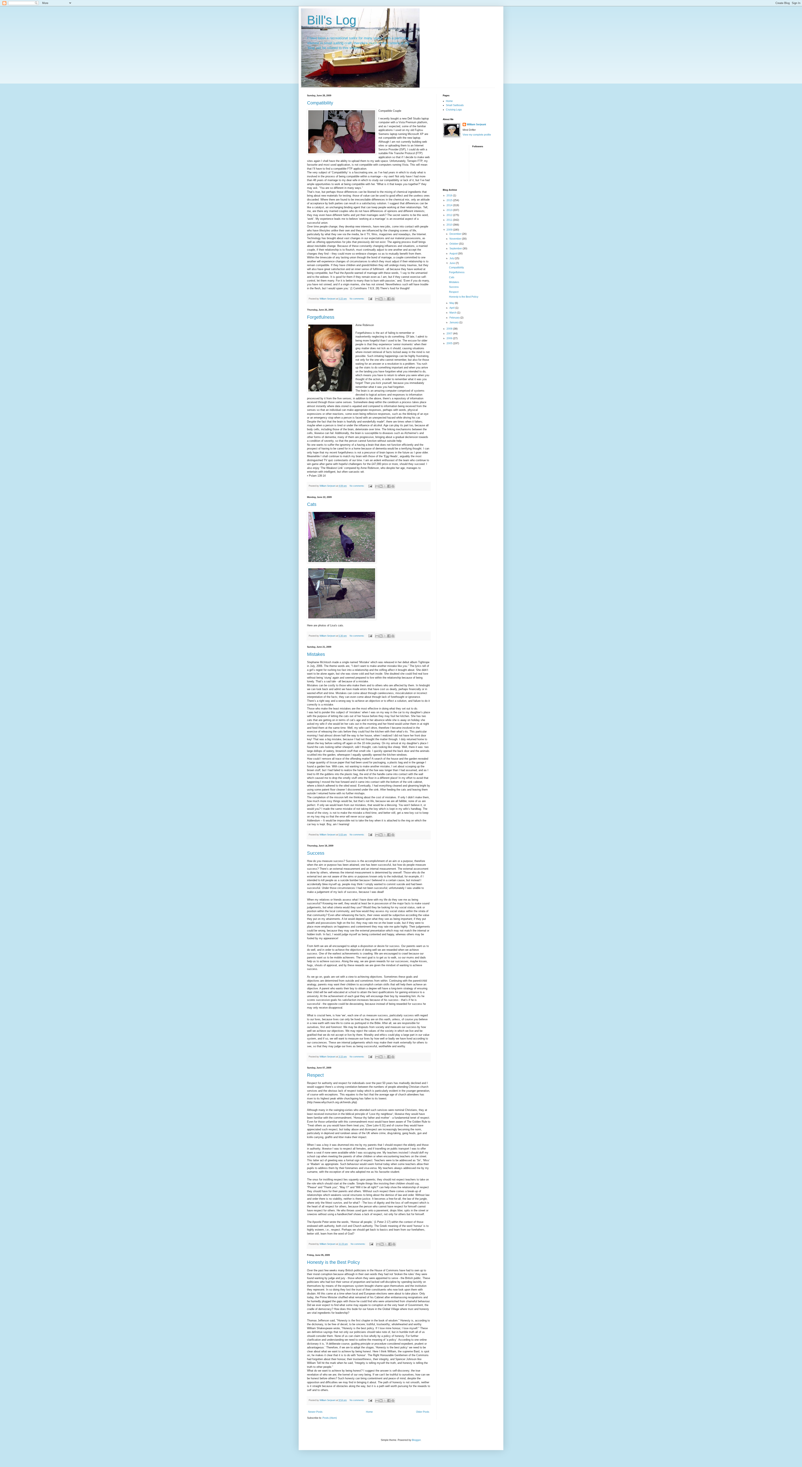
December (455, 233)
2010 (450, 224)
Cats (311, 504)
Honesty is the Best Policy (333, 1262)
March (453, 312)
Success (315, 853)
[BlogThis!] (381, 299)
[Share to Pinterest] (393, 299)
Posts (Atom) (329, 1417)
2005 (450, 343)
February (454, 317)
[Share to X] (385, 299)
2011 (450, 219)
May (452, 303)
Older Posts (422, 1411)
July (452, 258)
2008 (450, 328)
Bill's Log (331, 20)
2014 (450, 205)
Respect (315, 1075)
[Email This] (377, 299)
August (453, 253)
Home (369, 1411)
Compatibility (320, 102)
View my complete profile (477, 134)
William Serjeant (476, 124)
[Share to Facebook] (389, 299)
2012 (450, 215)
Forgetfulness (320, 317)
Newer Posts (315, 1411)
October (454, 243)
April (452, 307)
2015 (450, 200)
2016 (450, 195)
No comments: (357, 298)
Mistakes (316, 654)
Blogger (416, 1440)
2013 (450, 210)
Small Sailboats (455, 105)
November (455, 238)
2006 (450, 338)
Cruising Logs (454, 109)
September (456, 248)
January (454, 322)
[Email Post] (370, 298)
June (452, 263)
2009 (450, 229)
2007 (450, 333)
